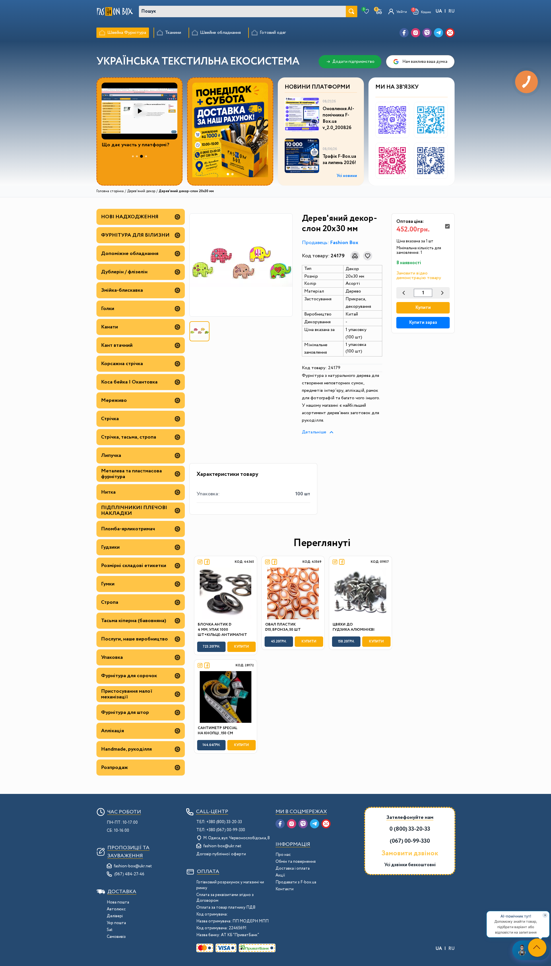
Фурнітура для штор (125, 712)
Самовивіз (116, 937)
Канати (109, 327)
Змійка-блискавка (122, 290)
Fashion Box (344, 242)
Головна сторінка (110, 191)
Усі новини (347, 176)
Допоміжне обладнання (129, 253)
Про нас (283, 855)
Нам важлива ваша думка (424, 62)
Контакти (285, 889)
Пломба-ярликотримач (128, 529)
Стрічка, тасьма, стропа (128, 437)
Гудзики (110, 547)
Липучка (111, 455)
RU (451, 11)
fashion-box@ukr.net (133, 866)
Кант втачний (117, 345)
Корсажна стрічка (122, 363)
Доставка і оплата (293, 868)
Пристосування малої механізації (126, 694)
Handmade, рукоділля (126, 749)
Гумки (108, 584)
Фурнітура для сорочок (129, 675)
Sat (109, 930)
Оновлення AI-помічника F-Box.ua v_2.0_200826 (338, 118)
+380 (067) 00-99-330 (225, 830)
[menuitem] (122, 32)
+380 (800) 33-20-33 (224, 822)
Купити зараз (423, 322)
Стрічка (110, 418)
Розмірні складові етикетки (133, 565)
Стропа (109, 602)
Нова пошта (118, 902)
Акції (280, 875)
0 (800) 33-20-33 (409, 829)
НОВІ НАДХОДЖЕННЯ (129, 217)
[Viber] (427, 32)
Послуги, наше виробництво (134, 639)
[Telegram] (438, 32)
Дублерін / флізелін (124, 272)
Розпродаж (114, 767)
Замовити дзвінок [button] (409, 853)
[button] (422, 12)
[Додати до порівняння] (355, 255)
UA (439, 11)
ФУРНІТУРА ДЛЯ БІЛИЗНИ (135, 235)
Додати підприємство (353, 62)
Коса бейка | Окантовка (129, 382)
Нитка (108, 492)
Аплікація (112, 731)
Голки (107, 308)
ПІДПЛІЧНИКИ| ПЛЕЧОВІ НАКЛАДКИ (134, 510)
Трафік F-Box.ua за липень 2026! (339, 159)
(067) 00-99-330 (410, 841)
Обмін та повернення (296, 861)
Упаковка (112, 657)
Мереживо (114, 400)
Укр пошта (116, 923)
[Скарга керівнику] (450, 32)
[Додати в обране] (367, 255)
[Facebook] (404, 32)
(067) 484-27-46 (129, 874)
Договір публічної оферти (221, 854)
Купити (423, 307)
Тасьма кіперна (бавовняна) (133, 620)
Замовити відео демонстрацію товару (418, 275)
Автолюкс (116, 909)
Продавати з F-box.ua (296, 882)
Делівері (115, 916)
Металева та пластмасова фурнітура (131, 473)
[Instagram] (415, 32)
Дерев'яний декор (141, 191)
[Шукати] (351, 11)
